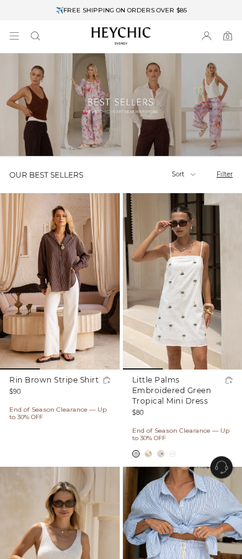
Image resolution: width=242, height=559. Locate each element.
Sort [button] (179, 174)
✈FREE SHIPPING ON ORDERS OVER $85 (121, 10)
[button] (35, 36)
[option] (121, 10)
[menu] (14, 36)
